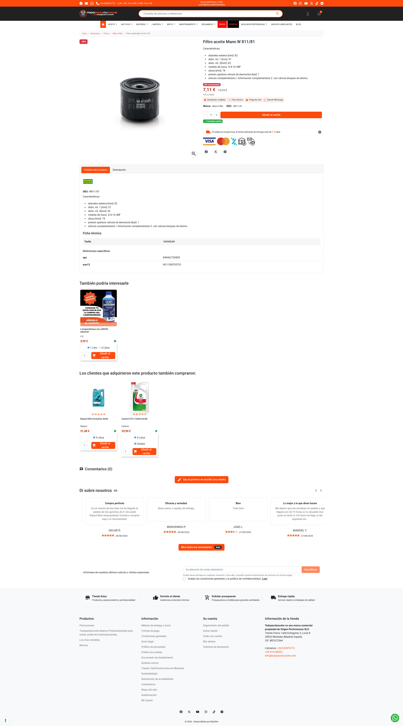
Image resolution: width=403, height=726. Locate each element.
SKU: (229, 106)
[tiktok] (316, 3)
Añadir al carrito (271, 114)
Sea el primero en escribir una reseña (201, 480)
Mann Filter (117, 33)
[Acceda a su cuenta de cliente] (308, 14)
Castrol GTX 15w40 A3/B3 (135, 419)
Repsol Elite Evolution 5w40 (94, 419)
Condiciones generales (153, 636)
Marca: (207, 106)
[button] (319, 14)
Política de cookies (151, 652)
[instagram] (300, 3)
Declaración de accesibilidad (157, 679)
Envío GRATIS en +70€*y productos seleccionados (212, 3)
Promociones (86, 625)
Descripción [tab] (119, 169)
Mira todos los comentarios (200, 547)
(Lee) (264, 578)
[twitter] (311, 3)
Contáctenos (148, 684)
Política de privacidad (153, 646)
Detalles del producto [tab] (95, 169)
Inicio (84, 33)
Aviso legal (147, 641)
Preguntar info (253, 100)
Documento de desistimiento (157, 657)
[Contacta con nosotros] (86, 3)
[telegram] (322, 3)
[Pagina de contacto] (80, 3)
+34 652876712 (286, 648)
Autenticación (149, 695)
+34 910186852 (274, 651)
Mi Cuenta (147, 700)
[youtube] (306, 3)
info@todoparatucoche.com (280, 655)
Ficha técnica (235, 100)
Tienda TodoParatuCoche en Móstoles (162, 668)
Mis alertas (209, 641)
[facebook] (295, 3)
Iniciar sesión (210, 630)
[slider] (102, 535)
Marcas (83, 645)
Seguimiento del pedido (216, 625)
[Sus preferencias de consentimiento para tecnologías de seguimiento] (6, 720)
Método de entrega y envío (156, 625)
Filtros (106, 33)
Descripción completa (214, 100)
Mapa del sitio (149, 689)
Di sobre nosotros (98, 490)
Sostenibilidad (149, 673)
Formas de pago (150, 630)
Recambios (95, 33)
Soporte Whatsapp (275, 100)
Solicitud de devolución (216, 646)
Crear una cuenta (212, 636)
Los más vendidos (89, 639)
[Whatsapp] (92, 3)
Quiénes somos (150, 662)
